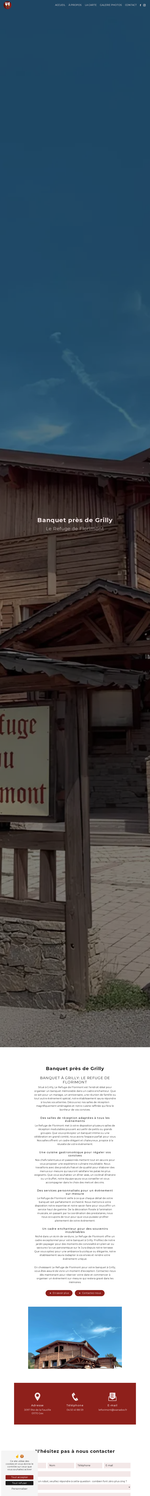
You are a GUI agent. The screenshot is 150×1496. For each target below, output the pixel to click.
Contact (131, 5)
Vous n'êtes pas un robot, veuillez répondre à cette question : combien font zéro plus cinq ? (73, 1481)
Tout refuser (19, 1483)
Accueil (60, 5)
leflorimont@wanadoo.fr (112, 1409)
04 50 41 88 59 (75, 1409)
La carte (91, 5)
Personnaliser (20, 1488)
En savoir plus (61, 1293)
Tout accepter (19, 1477)
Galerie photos (111, 5)
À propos (75, 5)
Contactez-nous (91, 1293)
